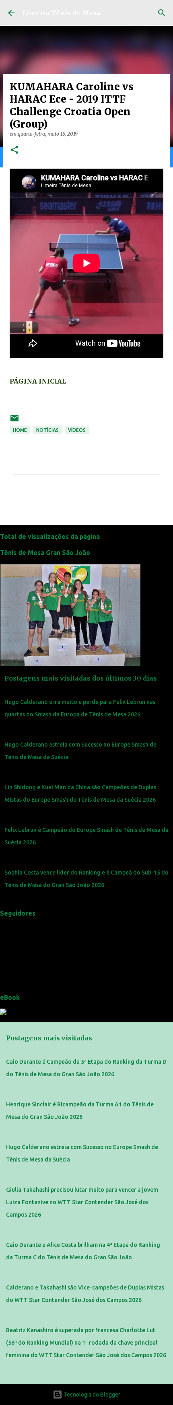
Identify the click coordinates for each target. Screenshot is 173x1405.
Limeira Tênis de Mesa (62, 13)
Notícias (47, 430)
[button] (14, 150)
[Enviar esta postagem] (14, 421)
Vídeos (77, 430)
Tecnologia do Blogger (91, 1394)
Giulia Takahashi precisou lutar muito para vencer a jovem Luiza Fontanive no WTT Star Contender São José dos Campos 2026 (82, 1202)
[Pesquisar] (162, 13)
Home (20, 430)
